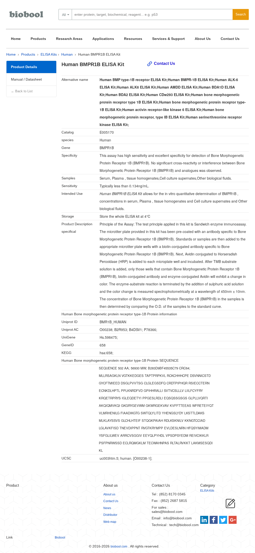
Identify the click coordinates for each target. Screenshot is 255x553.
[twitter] (223, 520)
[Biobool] (26, 16)
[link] (204, 520)
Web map (109, 522)
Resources (133, 39)
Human (67, 54)
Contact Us (230, 39)
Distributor (110, 515)
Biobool (60, 537)
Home (16, 39)
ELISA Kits (49, 54)
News (107, 508)
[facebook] (214, 520)
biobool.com (119, 546)
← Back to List (22, 91)
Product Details (24, 67)
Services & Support (168, 39)
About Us (203, 39)
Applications (103, 39)
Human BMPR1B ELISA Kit (99, 54)
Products (38, 39)
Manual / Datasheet (26, 79)
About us (109, 494)
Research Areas (69, 39)
